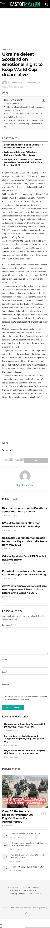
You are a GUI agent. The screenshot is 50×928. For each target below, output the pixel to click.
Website (5, 684)
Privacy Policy (13, 887)
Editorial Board (35, 893)
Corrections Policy (30, 890)
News (10, 49)
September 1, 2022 (35, 83)
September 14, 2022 (10, 516)
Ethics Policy (15, 890)
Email (5, 671)
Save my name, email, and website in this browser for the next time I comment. (26, 698)
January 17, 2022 (11, 757)
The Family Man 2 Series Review (25, 834)
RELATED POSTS (14, 103)
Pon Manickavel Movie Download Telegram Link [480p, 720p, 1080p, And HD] (24, 739)
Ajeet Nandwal (16, 83)
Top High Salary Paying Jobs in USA (27, 867)
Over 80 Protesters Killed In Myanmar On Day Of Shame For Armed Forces (17, 816)
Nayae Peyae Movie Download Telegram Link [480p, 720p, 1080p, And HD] (24, 752)
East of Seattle (14, 908)
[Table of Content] (44, 100)
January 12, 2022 (11, 730)
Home (4, 49)
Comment (7, 625)
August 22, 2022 (11, 745)
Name (5, 659)
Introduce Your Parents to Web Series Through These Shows (28, 844)
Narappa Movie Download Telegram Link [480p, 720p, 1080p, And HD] (25, 725)
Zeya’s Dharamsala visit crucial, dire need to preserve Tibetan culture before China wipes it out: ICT (24, 589)
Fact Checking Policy (31, 887)
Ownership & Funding (17, 893)
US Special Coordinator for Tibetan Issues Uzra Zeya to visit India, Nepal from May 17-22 (24, 123)
